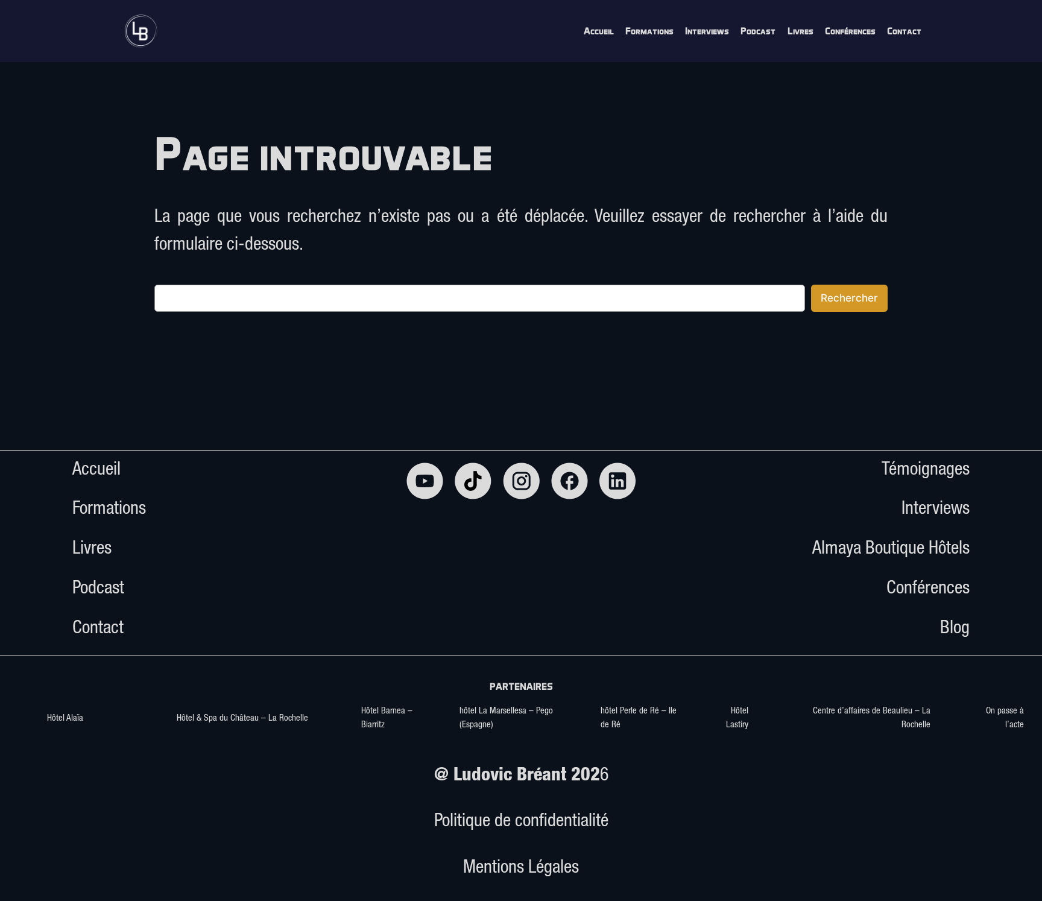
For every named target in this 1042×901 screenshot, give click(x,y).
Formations (109, 510)
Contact (98, 630)
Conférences (928, 590)
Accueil (96, 471)
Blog (955, 630)
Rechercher (849, 298)
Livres (92, 550)
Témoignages (926, 471)
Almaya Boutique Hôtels (891, 550)
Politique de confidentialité (521, 823)
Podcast (98, 590)
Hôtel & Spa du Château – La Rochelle (242, 718)
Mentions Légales (521, 869)
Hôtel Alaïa (65, 718)
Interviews (935, 510)
